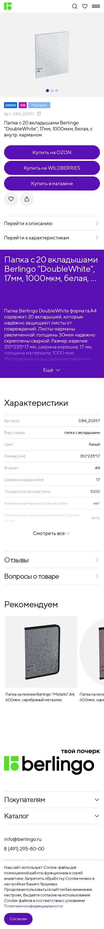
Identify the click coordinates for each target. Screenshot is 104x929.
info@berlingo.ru (22, 839)
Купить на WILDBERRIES (52, 168)
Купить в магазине (52, 183)
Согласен (18, 918)
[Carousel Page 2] (52, 90)
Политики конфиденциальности (33, 906)
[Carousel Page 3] (56, 90)
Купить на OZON (52, 152)
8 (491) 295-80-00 (24, 848)
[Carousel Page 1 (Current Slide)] (47, 90)
